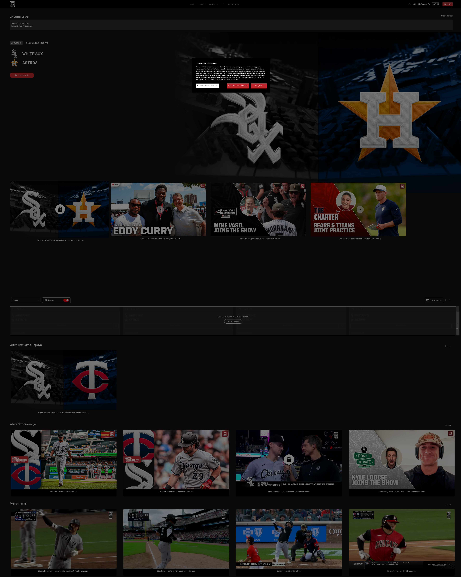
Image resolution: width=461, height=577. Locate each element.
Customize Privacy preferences (207, 86)
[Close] (267, 60)
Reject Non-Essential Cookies (238, 86)
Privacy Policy (235, 79)
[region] (231, 75)
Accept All (258, 86)
